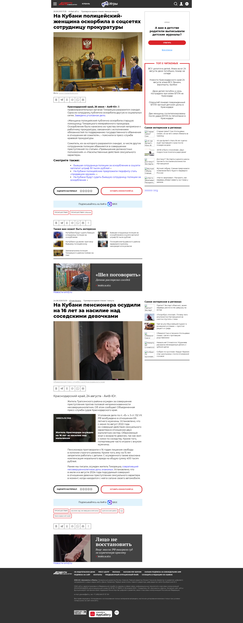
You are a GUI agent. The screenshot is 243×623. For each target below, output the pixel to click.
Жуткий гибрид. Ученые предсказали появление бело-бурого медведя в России (173, 170)
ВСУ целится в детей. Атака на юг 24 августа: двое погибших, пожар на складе (167, 71)
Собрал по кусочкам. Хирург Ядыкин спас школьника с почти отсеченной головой (173, 354)
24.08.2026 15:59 (60, 301)
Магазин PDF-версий (132, 572)
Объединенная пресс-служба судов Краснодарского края (79, 382)
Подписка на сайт (82, 575)
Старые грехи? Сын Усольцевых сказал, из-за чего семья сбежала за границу (172, 133)
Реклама (116, 572)
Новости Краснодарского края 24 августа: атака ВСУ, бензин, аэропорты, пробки (167, 82)
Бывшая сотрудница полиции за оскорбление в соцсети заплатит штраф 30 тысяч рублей (105, 167)
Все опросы (167, 50)
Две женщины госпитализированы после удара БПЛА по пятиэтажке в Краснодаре (167, 116)
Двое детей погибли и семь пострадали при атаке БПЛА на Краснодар (167, 93)
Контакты (97, 575)
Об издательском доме (84, 572)
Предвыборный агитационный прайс (122, 575)
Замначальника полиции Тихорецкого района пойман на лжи (80, 253)
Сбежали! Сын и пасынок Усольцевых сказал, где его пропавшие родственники (173, 335)
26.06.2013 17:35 (59, 11)
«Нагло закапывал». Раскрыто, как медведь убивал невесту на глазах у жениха (172, 180)
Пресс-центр (103, 572)
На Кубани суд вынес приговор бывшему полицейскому (79, 243)
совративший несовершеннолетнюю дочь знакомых (103, 468)
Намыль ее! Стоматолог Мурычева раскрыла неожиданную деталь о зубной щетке (172, 344)
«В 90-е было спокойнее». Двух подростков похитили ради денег (171, 151)
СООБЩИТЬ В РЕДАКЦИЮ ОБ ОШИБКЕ (157, 575)
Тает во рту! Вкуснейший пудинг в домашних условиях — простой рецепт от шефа (172, 326)
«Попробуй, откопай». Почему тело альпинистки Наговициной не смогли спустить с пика (172, 317)
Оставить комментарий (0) (121, 191)
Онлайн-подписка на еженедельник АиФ (163, 572)
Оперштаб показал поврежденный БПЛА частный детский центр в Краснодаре (167, 104)
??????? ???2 (151, 191)
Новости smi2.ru (62, 292)
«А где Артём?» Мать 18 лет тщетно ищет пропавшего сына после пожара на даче (172, 143)
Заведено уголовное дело (90, 115)
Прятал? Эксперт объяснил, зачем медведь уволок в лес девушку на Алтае (172, 307)
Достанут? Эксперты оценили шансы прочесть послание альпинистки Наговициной (173, 161)
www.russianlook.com (68, 93)
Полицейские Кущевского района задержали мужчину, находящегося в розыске (125, 244)
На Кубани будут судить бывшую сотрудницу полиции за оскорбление (80, 235)
